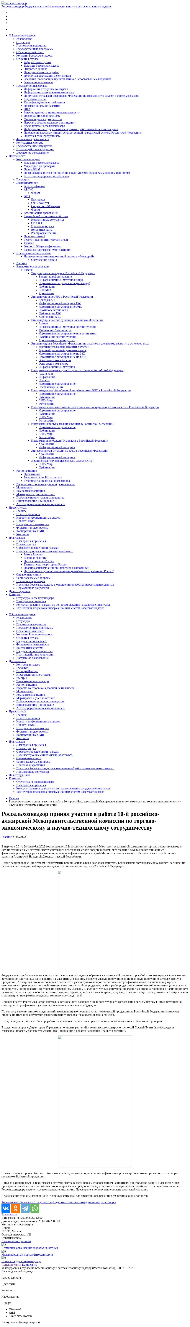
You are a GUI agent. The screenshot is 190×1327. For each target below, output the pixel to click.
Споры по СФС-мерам (45, 206)
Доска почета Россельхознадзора (44, 125)
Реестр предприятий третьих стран (46, 239)
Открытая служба (27, 58)
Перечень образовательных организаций (49, 122)
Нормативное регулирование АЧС (60, 306)
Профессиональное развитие (42, 105)
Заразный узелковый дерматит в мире (62, 350)
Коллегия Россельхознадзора (34, 55)
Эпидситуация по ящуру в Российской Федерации (63, 273)
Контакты (22, 534)
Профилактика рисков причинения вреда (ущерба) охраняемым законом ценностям (77, 172)
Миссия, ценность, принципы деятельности (51, 112)
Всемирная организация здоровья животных (29, 1247)
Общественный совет (30, 52)
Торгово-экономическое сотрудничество (27, 1202)
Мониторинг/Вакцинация (55, 330)
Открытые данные (35, 68)
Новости (44, 380)
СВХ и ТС (38, 223)
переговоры (108, 1202)
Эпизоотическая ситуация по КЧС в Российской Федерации (69, 450)
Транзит (29, 243)
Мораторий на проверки (39, 166)
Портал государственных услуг (21, 1261)
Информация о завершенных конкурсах (49, 92)
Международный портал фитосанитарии (27, 1254)
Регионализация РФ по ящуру (43, 477)
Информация (47, 377)
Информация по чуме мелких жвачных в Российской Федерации (72, 423)
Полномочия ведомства (31, 45)
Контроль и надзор (28, 159)
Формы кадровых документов (43, 119)
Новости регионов (28, 514)
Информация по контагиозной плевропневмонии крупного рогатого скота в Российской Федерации (95, 407)
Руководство (24, 38)
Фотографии (47, 403)
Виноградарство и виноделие (35, 500)
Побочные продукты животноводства (40, 497)
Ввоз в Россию (33, 554)
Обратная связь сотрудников (42, 135)
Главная (14, 798)
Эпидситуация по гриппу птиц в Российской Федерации (67, 320)
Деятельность (17, 156)
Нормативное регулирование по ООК (63, 356)
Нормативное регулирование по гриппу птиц (67, 333)
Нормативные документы (47, 219)
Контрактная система (29, 142)
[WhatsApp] (34, 1208)
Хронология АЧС (50, 316)
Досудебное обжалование (32, 152)
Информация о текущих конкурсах (46, 89)
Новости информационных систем (38, 517)
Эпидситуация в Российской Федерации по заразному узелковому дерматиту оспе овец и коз (90, 343)
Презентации (32, 474)
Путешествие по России (39, 561)
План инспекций (34, 236)
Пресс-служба (18, 507)
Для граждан (17, 537)
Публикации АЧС (50, 313)
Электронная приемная (38, 82)
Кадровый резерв (35, 99)
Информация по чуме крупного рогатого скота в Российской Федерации (77, 370)
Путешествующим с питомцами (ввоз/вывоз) (44, 551)
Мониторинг (24, 487)
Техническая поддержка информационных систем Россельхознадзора (60, 608)
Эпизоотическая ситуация (32, 266)
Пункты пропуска (42, 226)
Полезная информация (30, 581)
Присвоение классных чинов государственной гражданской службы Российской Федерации (82, 132)
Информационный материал (57, 366)
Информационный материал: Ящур (61, 279)
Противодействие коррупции (35, 149)
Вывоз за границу (35, 557)
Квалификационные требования (44, 102)
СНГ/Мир (45, 289)
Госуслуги (22, 179)
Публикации (47, 286)
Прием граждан (26, 544)
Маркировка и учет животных (35, 494)
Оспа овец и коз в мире (53, 363)
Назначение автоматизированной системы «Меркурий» (59, 256)
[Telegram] (25, 1208)
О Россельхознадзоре (22, 35)
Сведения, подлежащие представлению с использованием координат (67, 79)
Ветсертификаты (34, 186)
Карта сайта (29, 1264)
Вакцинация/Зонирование (55, 276)
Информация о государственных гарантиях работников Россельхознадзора (71, 129)
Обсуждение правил (44, 259)
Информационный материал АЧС (60, 303)
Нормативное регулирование (57, 383)
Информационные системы (33, 253)
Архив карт (46, 373)
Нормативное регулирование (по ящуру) (64, 283)
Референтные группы (37, 62)
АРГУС (28, 189)
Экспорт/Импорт (27, 182)
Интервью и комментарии (32, 524)
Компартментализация (30, 490)
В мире (43, 323)
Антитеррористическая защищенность (40, 504)
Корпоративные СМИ (30, 531)
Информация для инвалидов (42, 115)
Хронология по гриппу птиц (57, 340)
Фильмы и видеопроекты (32, 527)
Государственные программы (34, 48)
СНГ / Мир (46, 400)
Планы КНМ (32, 169)
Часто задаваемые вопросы (33, 577)
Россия (28, 269)
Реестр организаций (44, 233)
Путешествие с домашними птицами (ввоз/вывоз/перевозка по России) (69, 571)
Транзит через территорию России (45, 564)
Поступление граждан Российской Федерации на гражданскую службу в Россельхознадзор (81, 95)
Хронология (46, 293)
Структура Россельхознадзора (35, 598)
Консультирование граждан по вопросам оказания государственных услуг (63, 604)
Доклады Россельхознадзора (41, 65)
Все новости (9, 1214)
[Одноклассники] (15, 1208)
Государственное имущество (34, 146)
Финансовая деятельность (32, 139)
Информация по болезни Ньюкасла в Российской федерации (69, 440)
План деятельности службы (41, 72)
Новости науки (25, 521)
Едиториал (38, 199)
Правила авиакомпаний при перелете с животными (56, 567)
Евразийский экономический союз (46, 216)
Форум (35, 192)
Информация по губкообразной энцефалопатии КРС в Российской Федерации (81, 390)
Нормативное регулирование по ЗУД (62, 353)
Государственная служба (31, 85)
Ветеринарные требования (41, 212)
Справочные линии (28, 574)
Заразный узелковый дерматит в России (64, 346)
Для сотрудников (19, 591)
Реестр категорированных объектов (46, 176)
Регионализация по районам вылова (47, 480)
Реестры (21, 263)
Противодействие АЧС (53, 310)
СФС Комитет (40, 202)
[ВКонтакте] (5, 1208)
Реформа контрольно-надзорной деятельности (45, 484)
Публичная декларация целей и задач (47, 75)
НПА (27, 109)
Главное (21, 510)
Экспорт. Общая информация (42, 246)
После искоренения (51, 387)
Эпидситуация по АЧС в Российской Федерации (62, 296)
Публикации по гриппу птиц (57, 336)
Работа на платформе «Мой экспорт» (47, 249)
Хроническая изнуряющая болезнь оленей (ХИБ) (62, 460)
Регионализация (26, 470)
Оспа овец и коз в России (55, 360)
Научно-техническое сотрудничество (76, 1202)
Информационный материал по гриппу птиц (67, 326)
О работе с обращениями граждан (37, 547)
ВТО (27, 196)
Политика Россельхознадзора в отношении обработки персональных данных (65, 584)
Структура (23, 42)
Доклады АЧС (47, 300)
